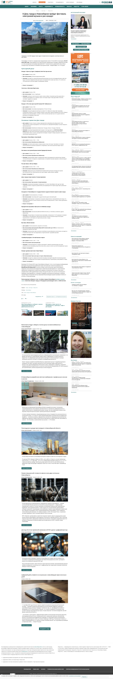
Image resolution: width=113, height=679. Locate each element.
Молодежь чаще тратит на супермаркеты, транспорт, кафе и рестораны (55, 305)
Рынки (78, 156)
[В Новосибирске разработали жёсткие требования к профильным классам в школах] (44, 393)
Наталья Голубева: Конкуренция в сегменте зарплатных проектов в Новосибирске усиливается (78, 31)
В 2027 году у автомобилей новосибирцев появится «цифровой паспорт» (81, 210)
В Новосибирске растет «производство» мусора (81, 189)
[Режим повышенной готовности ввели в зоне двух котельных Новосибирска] (44, 490)
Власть (73, 97)
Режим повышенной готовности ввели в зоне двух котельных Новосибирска (81, 138)
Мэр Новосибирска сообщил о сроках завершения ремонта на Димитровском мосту (31, 305)
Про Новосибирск (86, 43)
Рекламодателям (108, 3)
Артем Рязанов (28, 328)
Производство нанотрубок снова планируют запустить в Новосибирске (80, 203)
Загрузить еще (44, 629)
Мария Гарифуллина (29, 381)
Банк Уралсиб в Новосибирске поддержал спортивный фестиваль (81, 267)
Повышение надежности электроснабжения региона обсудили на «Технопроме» (81, 247)
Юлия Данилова (39, 20)
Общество (50, 10)
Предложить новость (50, 296)
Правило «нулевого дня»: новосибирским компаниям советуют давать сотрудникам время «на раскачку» (81, 225)
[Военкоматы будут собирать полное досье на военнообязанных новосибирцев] (44, 341)
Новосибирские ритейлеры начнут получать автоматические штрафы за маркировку (80, 386)
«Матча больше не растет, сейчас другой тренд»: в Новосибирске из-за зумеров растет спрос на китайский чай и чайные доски (81, 159)
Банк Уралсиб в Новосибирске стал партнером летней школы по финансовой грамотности (81, 260)
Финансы (82, 149)
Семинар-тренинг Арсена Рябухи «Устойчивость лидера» (79, 285)
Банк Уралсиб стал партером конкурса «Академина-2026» (80, 254)
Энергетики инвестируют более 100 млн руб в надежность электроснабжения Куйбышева (81, 274)
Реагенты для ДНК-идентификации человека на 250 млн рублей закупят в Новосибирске (80, 182)
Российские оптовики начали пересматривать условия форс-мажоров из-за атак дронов (81, 378)
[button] (99, 2)
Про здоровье (75, 43)
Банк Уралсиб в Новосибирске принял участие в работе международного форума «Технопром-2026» (80, 239)
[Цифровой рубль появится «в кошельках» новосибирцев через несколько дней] (44, 591)
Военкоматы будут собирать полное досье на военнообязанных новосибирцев (81, 99)
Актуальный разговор (78, 12)
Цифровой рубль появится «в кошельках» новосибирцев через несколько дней (81, 151)
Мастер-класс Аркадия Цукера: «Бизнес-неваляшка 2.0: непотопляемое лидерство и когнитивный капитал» (81, 292)
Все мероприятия (74, 297)
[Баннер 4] (62, 313)
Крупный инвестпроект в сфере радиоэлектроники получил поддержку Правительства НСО (81, 114)
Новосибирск (28, 290)
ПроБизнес (82, 222)
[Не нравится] (25, 298)
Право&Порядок (79, 171)
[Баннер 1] (26, 313)
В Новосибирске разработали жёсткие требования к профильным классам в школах (80, 106)
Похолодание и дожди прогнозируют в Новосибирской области (40, 428)
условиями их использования (75, 675)
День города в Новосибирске (30, 292)
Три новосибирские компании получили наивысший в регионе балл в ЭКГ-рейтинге (81, 371)
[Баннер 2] (38, 313)
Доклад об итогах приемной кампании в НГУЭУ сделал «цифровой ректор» (44, 530)
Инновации (77, 201)
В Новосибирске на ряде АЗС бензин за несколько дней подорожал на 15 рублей (81, 196)
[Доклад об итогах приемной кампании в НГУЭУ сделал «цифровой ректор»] (44, 544)
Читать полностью (26, 371)
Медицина (74, 179)
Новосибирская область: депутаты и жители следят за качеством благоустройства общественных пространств (80, 123)
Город (37, 10)
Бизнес (73, 187)
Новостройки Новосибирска (81, 49)
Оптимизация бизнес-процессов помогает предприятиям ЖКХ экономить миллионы (81, 167)
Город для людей (81, 46)
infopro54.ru (25, 651)
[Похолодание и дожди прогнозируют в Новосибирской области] (44, 443)
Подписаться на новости (61, 296)
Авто (73, 194)
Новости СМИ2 (24, 309)
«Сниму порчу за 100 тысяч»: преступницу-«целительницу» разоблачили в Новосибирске (78, 174)
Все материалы (73, 38)
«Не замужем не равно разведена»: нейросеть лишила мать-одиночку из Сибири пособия (80, 217)
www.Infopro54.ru (38, 646)
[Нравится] (22, 298)
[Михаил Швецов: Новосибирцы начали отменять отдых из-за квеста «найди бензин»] (81, 315)
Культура (43, 10)
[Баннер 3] (50, 313)
